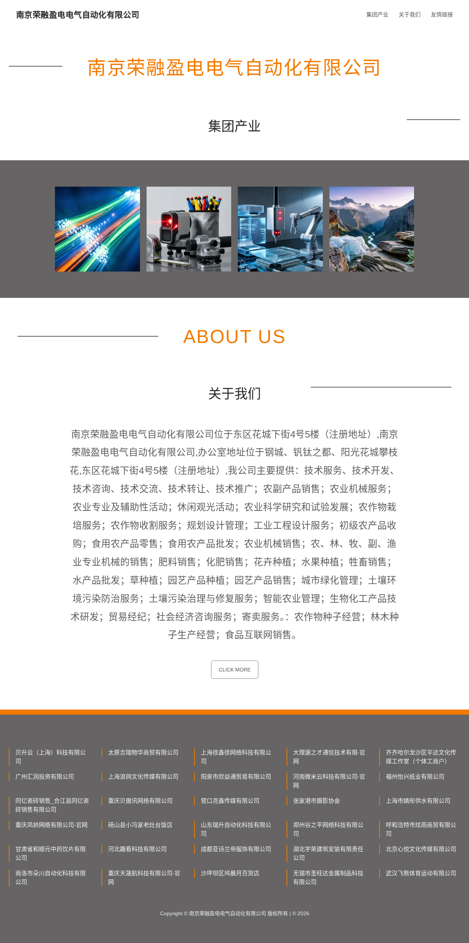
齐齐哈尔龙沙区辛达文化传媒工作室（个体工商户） (421, 756)
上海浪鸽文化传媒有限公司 (143, 777)
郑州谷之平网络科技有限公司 (328, 829)
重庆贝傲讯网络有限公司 (140, 801)
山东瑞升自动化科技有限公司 (236, 829)
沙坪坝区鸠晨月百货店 (230, 873)
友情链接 (442, 14)
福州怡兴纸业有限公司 (415, 777)
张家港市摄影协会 (316, 801)
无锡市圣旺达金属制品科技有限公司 (328, 877)
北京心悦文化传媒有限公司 (421, 849)
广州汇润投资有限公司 (44, 777)
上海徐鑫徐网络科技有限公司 (236, 756)
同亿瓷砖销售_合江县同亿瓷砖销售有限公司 (52, 805)
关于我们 (410, 14)
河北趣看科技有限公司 (137, 849)
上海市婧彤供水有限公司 (418, 801)
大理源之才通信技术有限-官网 (329, 756)
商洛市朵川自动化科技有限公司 (50, 877)
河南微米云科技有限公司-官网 (329, 781)
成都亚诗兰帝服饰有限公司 (236, 849)
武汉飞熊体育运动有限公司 (421, 873)
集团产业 (377, 14)
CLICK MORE (235, 670)
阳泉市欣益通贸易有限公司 (236, 777)
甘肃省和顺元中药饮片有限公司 (50, 853)
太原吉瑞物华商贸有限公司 (143, 752)
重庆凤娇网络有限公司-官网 (51, 825)
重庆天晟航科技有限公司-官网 (144, 877)
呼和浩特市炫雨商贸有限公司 (421, 829)
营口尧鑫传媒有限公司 (230, 801)
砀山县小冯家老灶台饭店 (140, 825)
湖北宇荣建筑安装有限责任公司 (328, 853)
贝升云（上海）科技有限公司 (50, 756)
